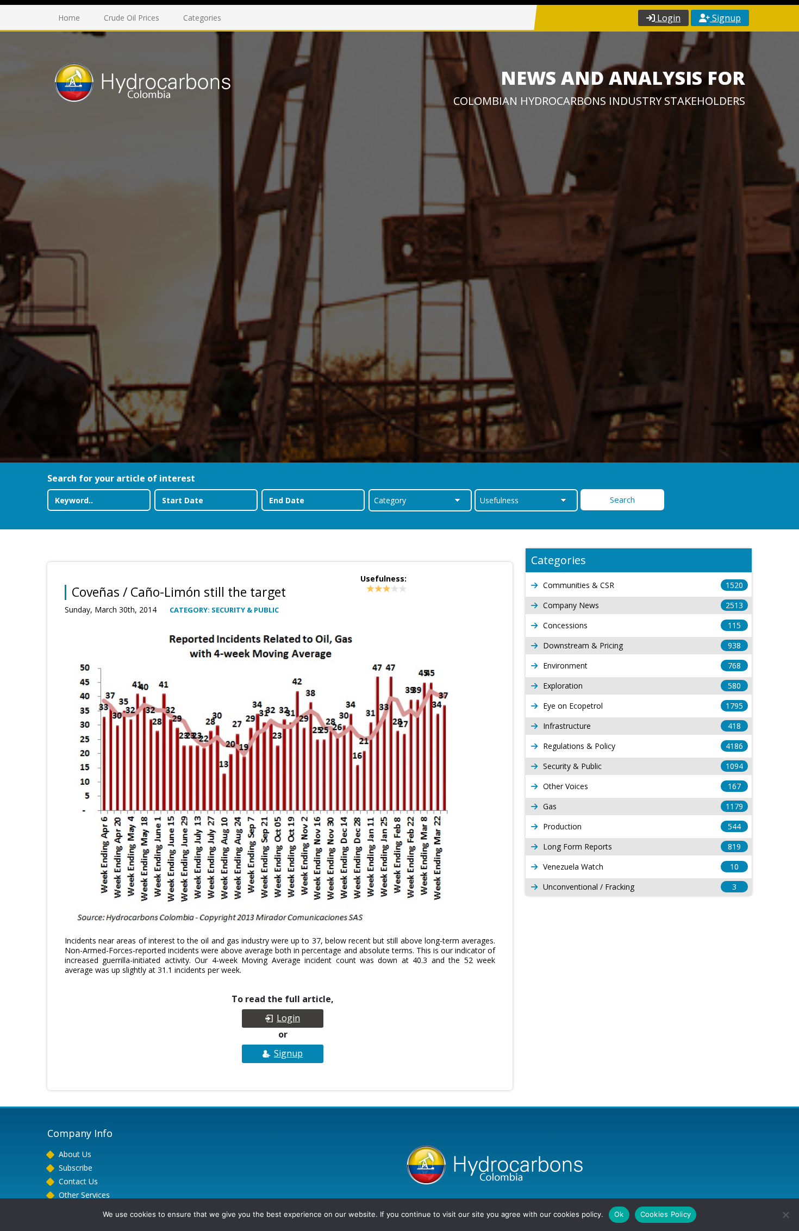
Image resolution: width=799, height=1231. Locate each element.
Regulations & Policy (643, 746)
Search (622, 499)
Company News (643, 605)
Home (69, 18)
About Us (75, 1154)
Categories (202, 18)
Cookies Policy (665, 1214)
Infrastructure (642, 726)
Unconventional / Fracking (639, 887)
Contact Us (78, 1181)
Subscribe (75, 1168)
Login (668, 18)
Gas (643, 806)
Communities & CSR (643, 585)
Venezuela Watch (641, 866)
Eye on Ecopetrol (643, 706)
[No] (785, 1214)
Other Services (84, 1195)
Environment (642, 665)
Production (642, 826)
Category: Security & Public (224, 610)
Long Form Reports (642, 846)
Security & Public (643, 766)
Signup (725, 18)
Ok (619, 1214)
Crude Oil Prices (131, 18)
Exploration (642, 685)
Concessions (642, 625)
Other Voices (642, 786)
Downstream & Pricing (642, 645)
